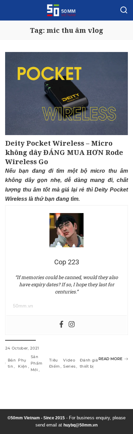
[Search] (124, 10)
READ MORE (110, 358)
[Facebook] (61, 325)
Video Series (69, 363)
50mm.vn (23, 305)
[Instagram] (71, 325)
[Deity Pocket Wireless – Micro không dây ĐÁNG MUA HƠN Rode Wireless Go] (66, 93)
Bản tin (12, 363)
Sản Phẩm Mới (36, 363)
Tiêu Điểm (54, 363)
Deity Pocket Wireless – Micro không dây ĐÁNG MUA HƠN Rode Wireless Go (64, 152)
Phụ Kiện (22, 363)
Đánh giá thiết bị (89, 363)
